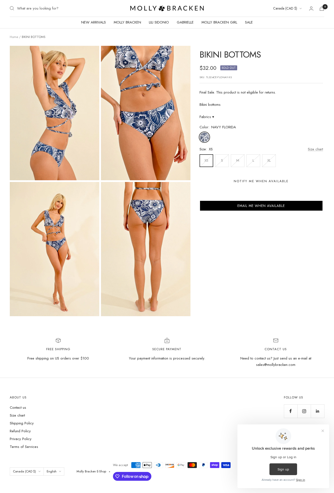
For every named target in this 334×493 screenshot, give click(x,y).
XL (269, 160)
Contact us (18, 407)
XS (206, 160)
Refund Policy (20, 431)
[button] (261, 205)
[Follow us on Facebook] (290, 411)
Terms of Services (24, 446)
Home (14, 37)
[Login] (311, 8)
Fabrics (207, 117)
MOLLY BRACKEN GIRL (219, 22)
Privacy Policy (21, 439)
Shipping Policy (22, 423)
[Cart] (321, 8)
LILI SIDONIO (159, 22)
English (51, 471)
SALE (249, 22)
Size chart (315, 149)
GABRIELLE (185, 22)
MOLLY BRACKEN (127, 22)
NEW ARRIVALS (93, 22)
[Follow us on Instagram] (304, 411)
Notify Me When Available (261, 181)
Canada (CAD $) (285, 8)
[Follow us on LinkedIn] (317, 411)
